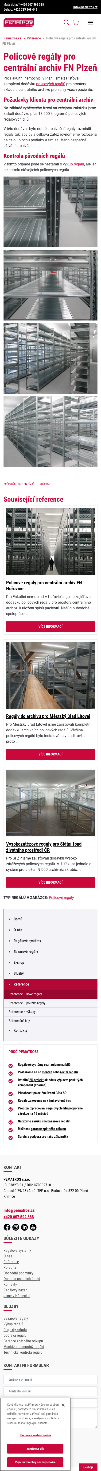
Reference (34, 38)
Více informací (50, 626)
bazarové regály (58, 1121)
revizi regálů (69, 1072)
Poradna (10, 1267)
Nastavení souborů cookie (35, 1435)
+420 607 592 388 (32, 4)
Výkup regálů (13, 1324)
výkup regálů (73, 164)
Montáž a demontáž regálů (24, 1347)
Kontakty (20, 1030)
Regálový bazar (15, 1290)
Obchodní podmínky (18, 1273)
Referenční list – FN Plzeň (19, 483)
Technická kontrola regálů (23, 1352)
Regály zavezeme (30, 1100)
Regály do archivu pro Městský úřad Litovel (48, 716)
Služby (19, 973)
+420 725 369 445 (25, 9)
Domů (18, 919)
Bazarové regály (26, 951)
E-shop (19, 962)
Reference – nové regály (25, 994)
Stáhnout (44, 483)
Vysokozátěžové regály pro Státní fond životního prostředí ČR (44, 847)
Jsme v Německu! (17, 1296)
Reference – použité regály (27, 1003)
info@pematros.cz (85, 7)
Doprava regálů (15, 1335)
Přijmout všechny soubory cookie (35, 1462)
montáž (47, 1072)
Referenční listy (19, 1021)
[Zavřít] (63, 1405)
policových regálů (50, 84)
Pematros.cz (12, 38)
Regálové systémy (27, 941)
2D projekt (36, 1080)
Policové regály (61, 897)
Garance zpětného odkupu (23, 1341)
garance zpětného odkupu (48, 1129)
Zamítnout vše (35, 1448)
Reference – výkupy (22, 1012)
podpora (35, 1136)
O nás (18, 930)
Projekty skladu (15, 1330)
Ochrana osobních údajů (22, 1279)
